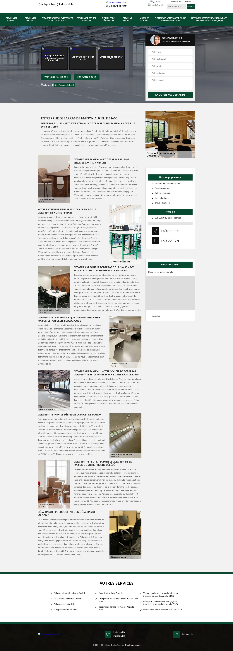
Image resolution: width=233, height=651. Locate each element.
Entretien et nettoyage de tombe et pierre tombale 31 (170, 19)
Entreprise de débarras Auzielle (67, 599)
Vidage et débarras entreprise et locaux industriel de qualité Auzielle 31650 (160, 594)
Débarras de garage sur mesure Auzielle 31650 (116, 608)
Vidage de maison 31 (144, 19)
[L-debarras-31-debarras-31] (48, 634)
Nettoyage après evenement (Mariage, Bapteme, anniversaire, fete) (209, 19)
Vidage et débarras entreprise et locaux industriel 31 (57, 19)
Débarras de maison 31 (11, 19)
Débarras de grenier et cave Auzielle (70, 593)
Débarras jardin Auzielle (64, 604)
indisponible (48, 4)
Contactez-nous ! (86, 77)
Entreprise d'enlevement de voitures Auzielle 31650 (118, 600)
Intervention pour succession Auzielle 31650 (162, 610)
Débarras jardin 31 (127, 19)
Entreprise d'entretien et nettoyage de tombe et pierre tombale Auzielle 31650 (160, 603)
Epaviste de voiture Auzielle (111, 593)
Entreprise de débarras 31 (108, 19)
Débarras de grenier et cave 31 (86, 19)
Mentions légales (132, 645)
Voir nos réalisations (56, 77)
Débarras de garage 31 (30, 19)
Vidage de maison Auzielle (65, 610)
